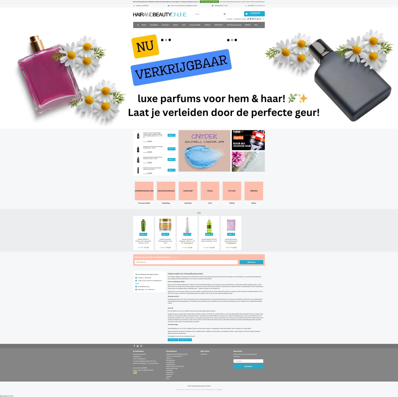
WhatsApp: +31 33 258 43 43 (256, 5)
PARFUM (248, 25)
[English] (253, 18)
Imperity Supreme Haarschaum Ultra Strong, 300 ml (152, 168)
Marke (144, 25)
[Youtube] (138, 346)
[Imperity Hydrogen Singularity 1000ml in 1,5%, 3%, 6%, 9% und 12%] (187, 225)
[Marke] (254, 191)
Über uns (172, 339)
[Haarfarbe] (188, 191)
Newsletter (169, 370)
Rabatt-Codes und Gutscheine (175, 366)
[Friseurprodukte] (144, 191)
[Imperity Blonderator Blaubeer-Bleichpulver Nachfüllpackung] (231, 225)
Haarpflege (154, 25)
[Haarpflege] (166, 191)
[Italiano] (260, 18)
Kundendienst (184, 339)
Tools (184, 25)
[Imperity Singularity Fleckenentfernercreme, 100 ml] (165, 225)
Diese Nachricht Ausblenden (209, 1)
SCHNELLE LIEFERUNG (142, 5)
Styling (175, 25)
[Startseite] (137, 25)
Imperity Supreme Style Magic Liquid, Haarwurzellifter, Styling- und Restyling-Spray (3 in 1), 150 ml (152, 135)
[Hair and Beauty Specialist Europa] (159, 12)
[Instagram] (141, 346)
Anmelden (204, 354)
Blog (255, 25)
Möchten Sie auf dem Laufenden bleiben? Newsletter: (245, 355)
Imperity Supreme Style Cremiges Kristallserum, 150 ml (153, 147)
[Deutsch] (250, 18)
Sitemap (168, 376)
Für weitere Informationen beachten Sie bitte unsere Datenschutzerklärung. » (242, 1)
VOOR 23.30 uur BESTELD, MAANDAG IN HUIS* (183, 5)
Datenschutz (170, 372)
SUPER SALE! (218, 25)
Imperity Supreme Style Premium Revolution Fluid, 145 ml (152, 157)
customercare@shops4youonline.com (144, 361)
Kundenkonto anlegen (240, 19)
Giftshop (207, 25)
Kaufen (171, 135)
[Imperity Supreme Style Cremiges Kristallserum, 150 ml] (138, 148)
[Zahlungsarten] (135, 372)
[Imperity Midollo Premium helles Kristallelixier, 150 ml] (209, 225)
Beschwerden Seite (172, 368)
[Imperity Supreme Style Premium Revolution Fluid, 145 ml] (138, 159)
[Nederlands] (248, 18)
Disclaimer (169, 374)
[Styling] (232, 191)
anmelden (229, 19)
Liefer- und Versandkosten (174, 356)
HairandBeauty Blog (221, 5)
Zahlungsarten (170, 360)
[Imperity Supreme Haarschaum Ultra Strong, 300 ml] (138, 170)
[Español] (257, 18)
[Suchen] (224, 14)
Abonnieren (251, 262)
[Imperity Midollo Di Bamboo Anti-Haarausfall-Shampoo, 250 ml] (143, 225)
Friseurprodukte (195, 25)
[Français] (255, 18)
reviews (220, 389)
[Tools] (210, 191)
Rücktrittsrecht (170, 364)
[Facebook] (134, 346)
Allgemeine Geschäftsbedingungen (176, 354)
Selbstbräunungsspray (234, 25)
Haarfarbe (165, 25)
